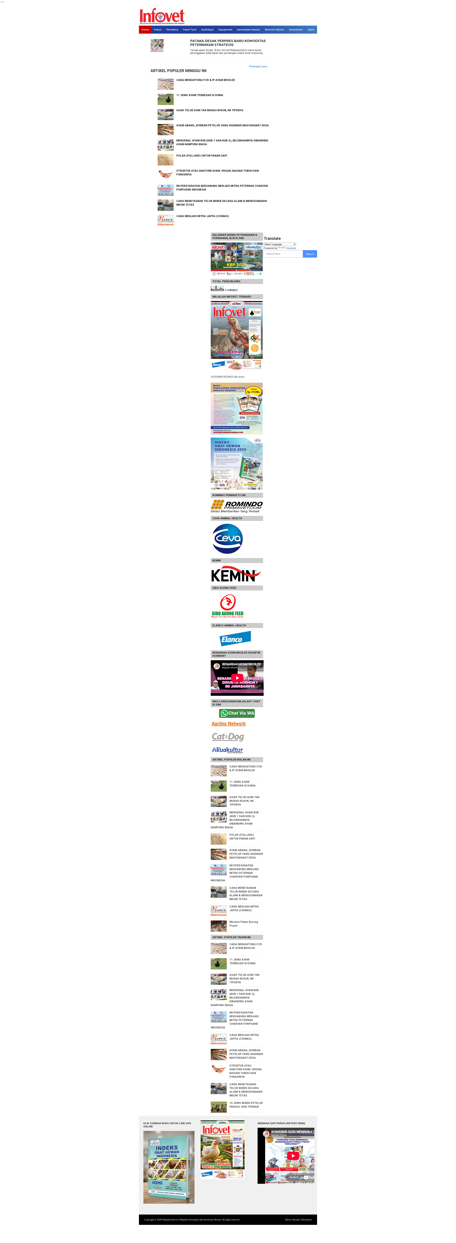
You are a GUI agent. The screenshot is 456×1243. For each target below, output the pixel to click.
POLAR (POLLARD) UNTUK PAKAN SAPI (201, 155)
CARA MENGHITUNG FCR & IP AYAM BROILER (205, 80)
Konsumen (296, 29)
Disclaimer (306, 1219)
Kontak (296, 1219)
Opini (311, 29)
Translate (290, 248)
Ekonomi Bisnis (274, 29)
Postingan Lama (258, 66)
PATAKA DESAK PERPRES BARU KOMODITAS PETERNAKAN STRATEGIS (228, 43)
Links (144, 37)
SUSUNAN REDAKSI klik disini (227, 376)
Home (145, 29)
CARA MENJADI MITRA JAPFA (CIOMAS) (202, 216)
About (288, 1219)
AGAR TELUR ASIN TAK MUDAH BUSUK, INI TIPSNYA (209, 110)
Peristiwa (172, 29)
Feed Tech (189, 29)
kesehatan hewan (248, 29)
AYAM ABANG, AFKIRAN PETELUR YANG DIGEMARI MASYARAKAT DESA (222, 125)
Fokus (157, 29)
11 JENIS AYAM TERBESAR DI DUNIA (199, 95)
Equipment (225, 29)
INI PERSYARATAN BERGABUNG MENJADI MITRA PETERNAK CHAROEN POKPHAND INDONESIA (235, 873)
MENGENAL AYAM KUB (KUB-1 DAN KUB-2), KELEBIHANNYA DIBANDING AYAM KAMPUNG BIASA (235, 820)
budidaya (207, 29)
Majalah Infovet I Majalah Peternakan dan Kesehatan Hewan (192, 1219)
